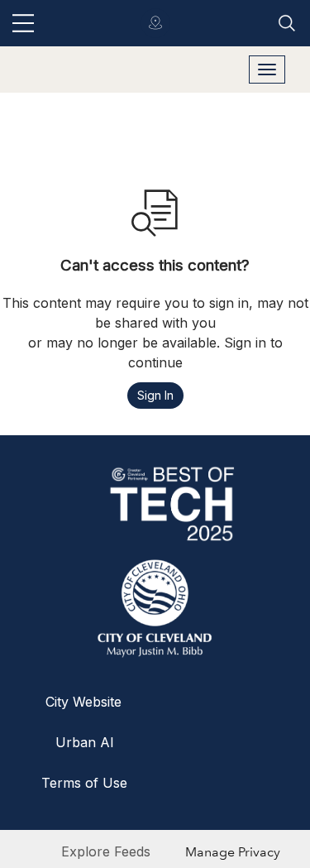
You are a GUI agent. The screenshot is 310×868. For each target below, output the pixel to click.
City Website (83, 701)
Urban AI (84, 742)
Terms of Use (84, 782)
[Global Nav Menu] (23, 23)
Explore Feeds (105, 851)
